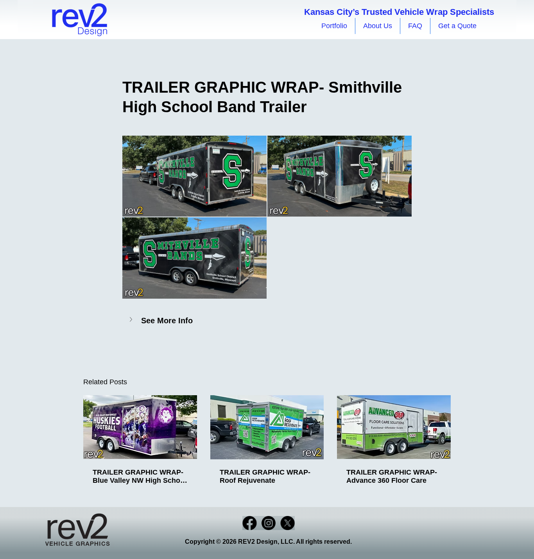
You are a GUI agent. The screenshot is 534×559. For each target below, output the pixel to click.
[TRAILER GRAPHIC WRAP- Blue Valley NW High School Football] (140, 427)
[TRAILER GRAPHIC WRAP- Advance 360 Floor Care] (394, 427)
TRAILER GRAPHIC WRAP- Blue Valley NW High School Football (139, 476)
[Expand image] (194, 176)
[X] (288, 523)
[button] (267, 320)
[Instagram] (269, 523)
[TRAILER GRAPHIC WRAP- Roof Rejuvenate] (267, 427)
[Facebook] (249, 523)
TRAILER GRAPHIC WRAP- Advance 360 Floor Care (391, 476)
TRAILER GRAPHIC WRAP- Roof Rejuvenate (265, 476)
